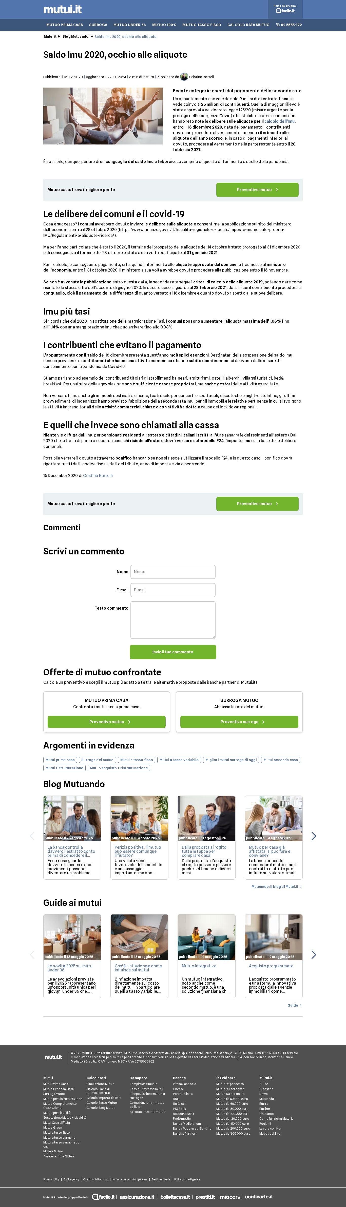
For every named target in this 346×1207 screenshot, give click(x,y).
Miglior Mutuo (53, 1151)
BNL (176, 1099)
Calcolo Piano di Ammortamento (98, 1091)
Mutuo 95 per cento (230, 1084)
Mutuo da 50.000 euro (232, 1099)
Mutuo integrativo (199, 966)
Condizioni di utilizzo (95, 1179)
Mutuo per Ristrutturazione (62, 1099)
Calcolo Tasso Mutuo (102, 1103)
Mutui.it (50, 36)
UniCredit (179, 1104)
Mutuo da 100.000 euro (233, 1114)
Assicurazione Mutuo (58, 1156)
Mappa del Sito (269, 1133)
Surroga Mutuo (54, 1094)
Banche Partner (184, 1133)
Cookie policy (71, 1179)
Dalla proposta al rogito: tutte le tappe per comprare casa (204, 851)
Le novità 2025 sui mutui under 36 (70, 968)
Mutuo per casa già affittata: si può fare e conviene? (269, 851)
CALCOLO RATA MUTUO (248, 25)
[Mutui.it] (62, 14)
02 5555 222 (291, 25)
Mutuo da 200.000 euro (233, 1128)
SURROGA (98, 25)
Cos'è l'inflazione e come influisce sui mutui (138, 968)
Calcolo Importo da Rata (104, 1098)
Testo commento (111, 608)
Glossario (266, 1089)
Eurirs (263, 1104)
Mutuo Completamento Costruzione (60, 1106)
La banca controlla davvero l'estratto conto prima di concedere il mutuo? (71, 853)
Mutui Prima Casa (55, 1084)
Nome (122, 571)
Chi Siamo (266, 1114)
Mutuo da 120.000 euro (232, 1118)
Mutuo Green (52, 1127)
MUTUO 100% (164, 25)
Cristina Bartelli (98, 475)
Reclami (265, 1124)
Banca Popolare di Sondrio (192, 1128)
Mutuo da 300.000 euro (233, 1133)
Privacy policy (51, 1179)
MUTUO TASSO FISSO (202, 25)
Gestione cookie (161, 1179)
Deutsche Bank (183, 1114)
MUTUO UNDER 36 (129, 25)
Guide (263, 1084)
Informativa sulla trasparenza (129, 1179)
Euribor (264, 1109)
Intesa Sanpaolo (184, 1084)
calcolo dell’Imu (279, 121)
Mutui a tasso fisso (56, 1132)
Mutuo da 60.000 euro (232, 1104)
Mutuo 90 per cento (230, 1089)
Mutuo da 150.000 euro (232, 1124)
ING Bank (179, 1109)
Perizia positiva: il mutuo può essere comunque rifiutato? (138, 851)
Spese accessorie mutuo (147, 1112)
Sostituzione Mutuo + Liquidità (65, 1117)
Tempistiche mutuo (144, 1084)
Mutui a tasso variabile (59, 1137)
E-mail (122, 590)
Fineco (178, 1089)
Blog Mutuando (75, 36)
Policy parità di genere (187, 1179)
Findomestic (182, 1118)
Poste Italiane (183, 1094)
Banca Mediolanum (187, 1124)
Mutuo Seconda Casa (58, 1089)
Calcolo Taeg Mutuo (101, 1108)
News (263, 1094)
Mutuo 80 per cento (230, 1094)
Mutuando (266, 1099)
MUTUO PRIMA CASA (64, 25)
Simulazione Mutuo (100, 1084)
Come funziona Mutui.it (276, 1118)
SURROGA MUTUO (239, 700)
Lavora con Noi (270, 1128)
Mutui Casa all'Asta (56, 1123)
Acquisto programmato (271, 966)
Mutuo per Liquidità (57, 1113)
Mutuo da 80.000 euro (232, 1109)
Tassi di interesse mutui (146, 1089)
